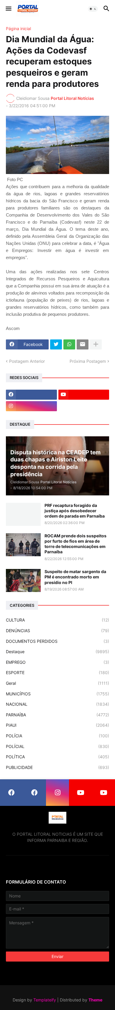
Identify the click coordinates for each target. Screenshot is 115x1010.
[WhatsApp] (69, 344)
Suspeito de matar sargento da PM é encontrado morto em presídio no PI (75, 577)
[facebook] (31, 395)
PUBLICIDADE (57, 767)
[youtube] (83, 395)
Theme (95, 999)
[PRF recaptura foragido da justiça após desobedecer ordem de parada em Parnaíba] (23, 514)
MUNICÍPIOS (57, 693)
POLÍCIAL (57, 746)
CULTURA (57, 619)
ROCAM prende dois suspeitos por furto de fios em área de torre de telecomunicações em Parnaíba (75, 543)
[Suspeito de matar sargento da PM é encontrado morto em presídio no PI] (23, 580)
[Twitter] (56, 344)
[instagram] (31, 406)
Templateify (44, 999)
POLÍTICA (57, 756)
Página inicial (18, 29)
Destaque (57, 651)
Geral (57, 683)
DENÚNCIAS (57, 630)
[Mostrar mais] (96, 344)
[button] (8, 9)
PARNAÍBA (57, 714)
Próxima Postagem (88, 361)
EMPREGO (57, 662)
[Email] (82, 344)
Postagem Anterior (27, 361)
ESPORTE (57, 672)
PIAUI (57, 725)
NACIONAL (57, 704)
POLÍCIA (57, 735)
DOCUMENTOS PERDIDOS (57, 641)
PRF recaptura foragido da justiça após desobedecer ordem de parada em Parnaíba (75, 510)
